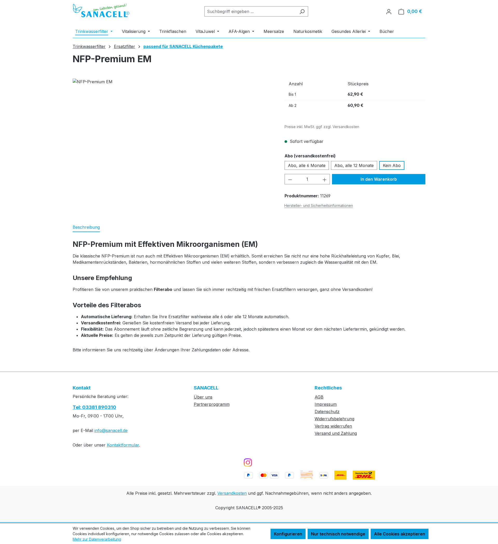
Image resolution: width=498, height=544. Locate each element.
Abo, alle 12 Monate (354, 165)
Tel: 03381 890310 (94, 407)
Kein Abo (392, 165)
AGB (319, 397)
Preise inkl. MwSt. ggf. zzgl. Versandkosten (322, 126)
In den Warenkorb (379, 179)
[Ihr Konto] (389, 11)
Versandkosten (232, 493)
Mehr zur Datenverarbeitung (97, 539)
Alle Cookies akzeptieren (399, 533)
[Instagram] (248, 462)
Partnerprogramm (212, 404)
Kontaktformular (123, 445)
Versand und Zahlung (336, 433)
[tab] (86, 227)
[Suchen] (302, 11)
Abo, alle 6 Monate (307, 165)
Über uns (203, 397)
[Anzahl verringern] (290, 179)
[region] (173, 134)
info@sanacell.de (111, 430)
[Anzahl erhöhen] (324, 179)
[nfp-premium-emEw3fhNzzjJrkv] (173, 134)
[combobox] (250, 11)
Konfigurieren (288, 533)
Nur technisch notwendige (338, 533)
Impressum (326, 404)
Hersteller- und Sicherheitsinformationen (318, 205)
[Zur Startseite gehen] (101, 10)
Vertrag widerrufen (333, 426)
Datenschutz (327, 411)
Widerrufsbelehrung (334, 418)
